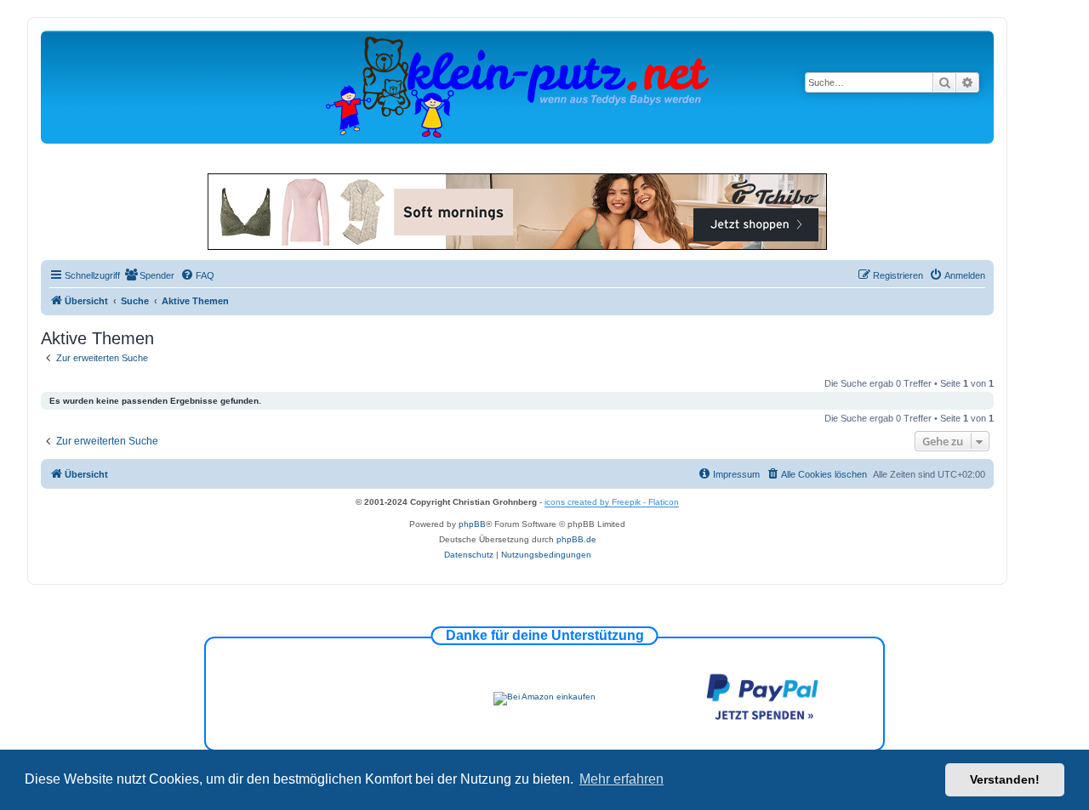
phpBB (472, 524)
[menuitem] (149, 275)
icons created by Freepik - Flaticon (611, 502)
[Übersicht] (517, 86)
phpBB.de (576, 539)
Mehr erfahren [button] (621, 779)
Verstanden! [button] (1005, 779)
